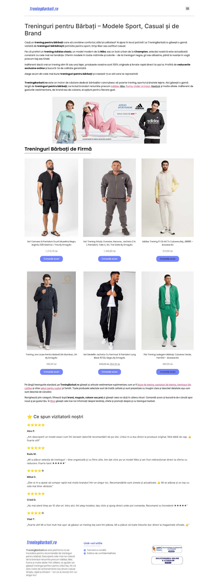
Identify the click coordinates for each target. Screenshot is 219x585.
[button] (187, 8)
